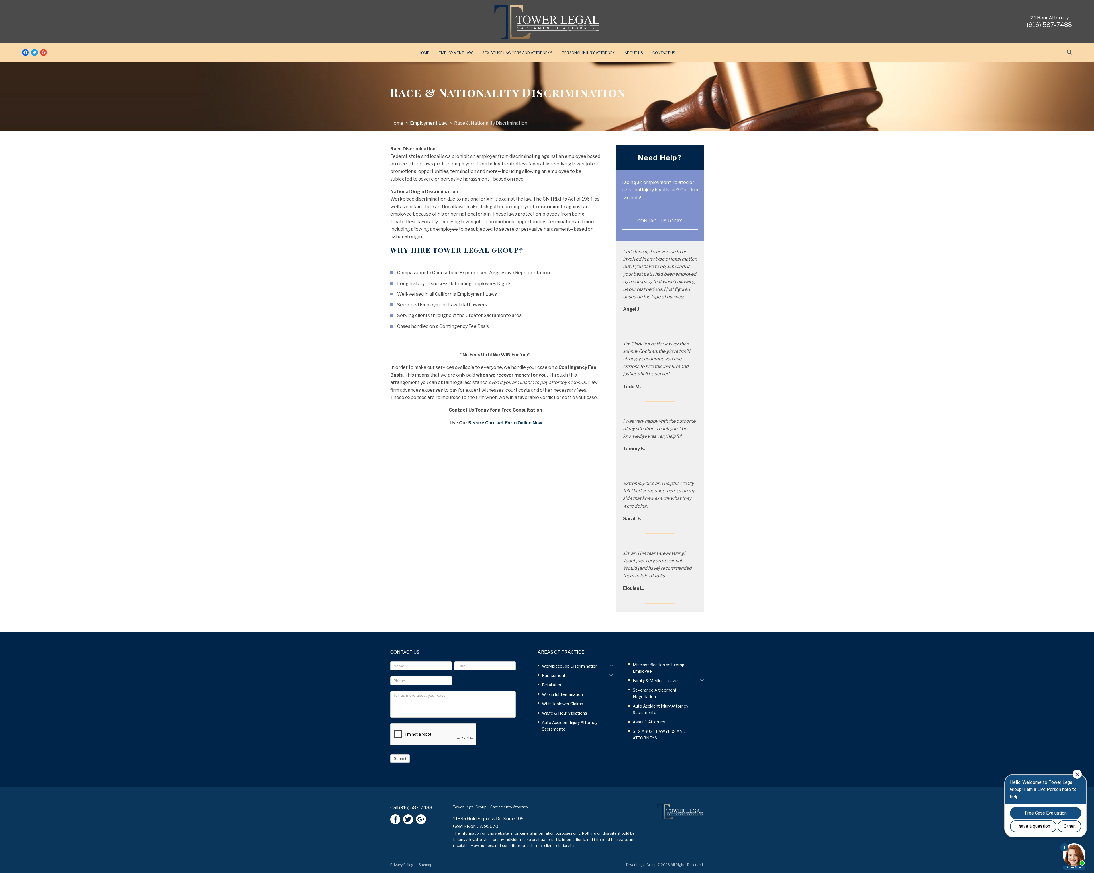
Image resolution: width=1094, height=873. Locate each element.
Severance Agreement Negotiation (655, 693)
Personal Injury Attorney (588, 52)
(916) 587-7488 (415, 807)
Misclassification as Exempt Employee (659, 668)
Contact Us (663, 52)
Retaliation (552, 684)
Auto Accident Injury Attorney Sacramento (569, 725)
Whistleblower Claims (562, 703)
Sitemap (425, 865)
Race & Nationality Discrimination (490, 123)
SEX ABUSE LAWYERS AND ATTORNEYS (517, 52)
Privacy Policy (401, 865)
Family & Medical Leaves (656, 680)
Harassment (554, 675)
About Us (633, 52)
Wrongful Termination (562, 694)
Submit (400, 758)
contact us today (659, 221)
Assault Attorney (649, 721)
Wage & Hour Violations (564, 713)
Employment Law (456, 52)
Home (424, 52)
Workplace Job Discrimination (570, 666)
